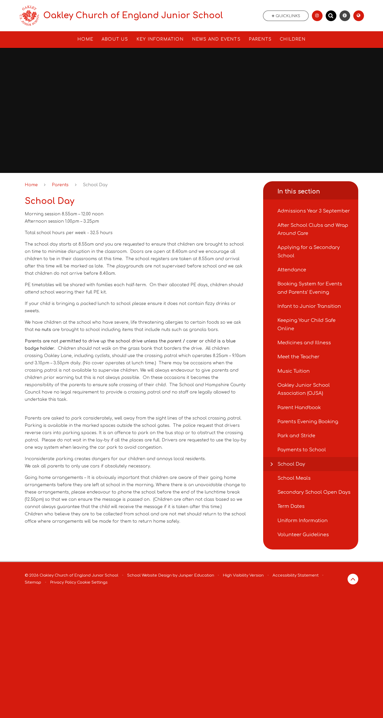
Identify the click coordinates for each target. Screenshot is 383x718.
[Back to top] (353, 579)
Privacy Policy (63, 582)
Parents (60, 185)
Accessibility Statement (296, 575)
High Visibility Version (243, 575)
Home (31, 185)
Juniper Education (196, 575)
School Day (95, 185)
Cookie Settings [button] (92, 582)
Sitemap (33, 582)
